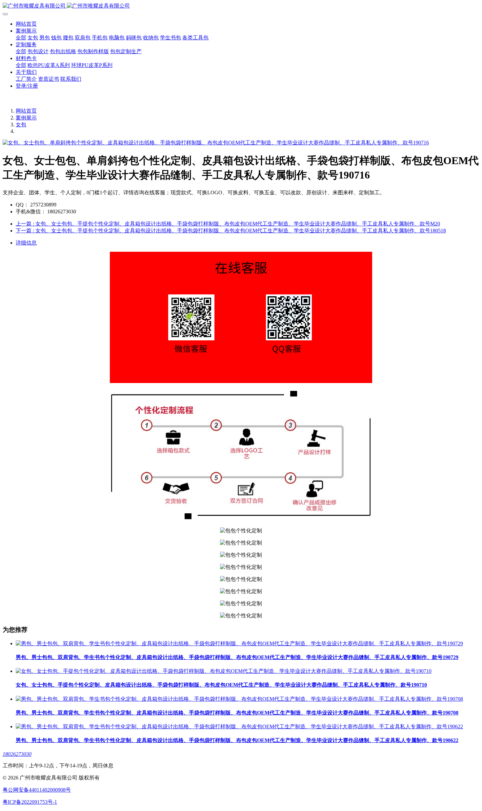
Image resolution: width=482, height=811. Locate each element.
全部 (21, 37)
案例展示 (26, 117)
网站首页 (26, 24)
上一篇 (228, 223)
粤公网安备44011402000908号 (37, 790)
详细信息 (26, 242)
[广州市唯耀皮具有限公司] (241, 6)
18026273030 (17, 754)
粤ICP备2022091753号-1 (30, 802)
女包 (21, 124)
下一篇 (231, 230)
